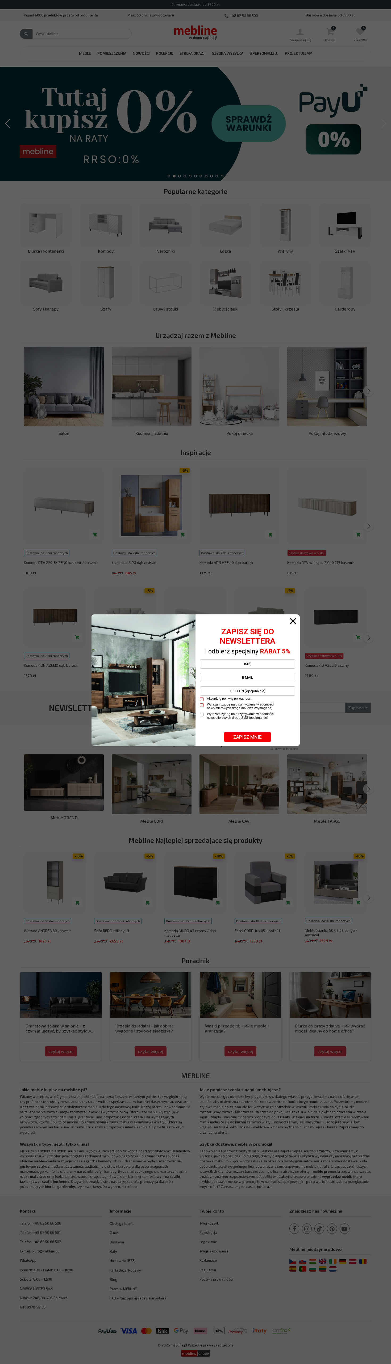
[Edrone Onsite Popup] (195, 682)
